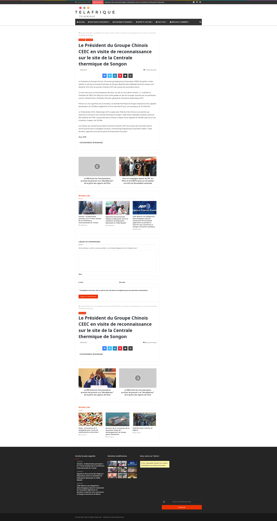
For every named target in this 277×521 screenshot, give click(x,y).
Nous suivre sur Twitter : (150, 456)
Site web (122, 282)
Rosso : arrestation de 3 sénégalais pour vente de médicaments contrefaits (88, 430)
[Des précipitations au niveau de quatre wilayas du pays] (132, 469)
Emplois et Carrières (179, 22)
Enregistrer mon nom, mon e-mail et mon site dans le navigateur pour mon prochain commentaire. (114, 290)
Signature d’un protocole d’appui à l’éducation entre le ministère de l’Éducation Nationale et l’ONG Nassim (140, 2)
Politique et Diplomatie (99, 22)
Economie (89, 40)
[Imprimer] (130, 76)
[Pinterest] (120, 76)
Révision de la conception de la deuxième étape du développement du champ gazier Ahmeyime (117, 431)
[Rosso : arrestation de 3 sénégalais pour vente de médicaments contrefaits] (90, 419)
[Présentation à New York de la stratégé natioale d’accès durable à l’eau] (112, 475)
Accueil (81, 22)
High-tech (161, 22)
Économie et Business (123, 22)
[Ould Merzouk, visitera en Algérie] (144, 419)
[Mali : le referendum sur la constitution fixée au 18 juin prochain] (122, 469)
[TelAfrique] (95, 11)
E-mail (81, 282)
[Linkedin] (115, 76)
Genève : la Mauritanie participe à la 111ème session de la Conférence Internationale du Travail (90, 219)
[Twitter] (110, 76)
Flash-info (89, 306)
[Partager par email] (125, 76)
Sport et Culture (144, 22)
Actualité (89, 33)
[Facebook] (104, 76)
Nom (80, 274)
